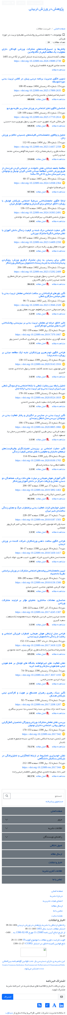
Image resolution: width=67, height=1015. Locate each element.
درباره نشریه (56, 896)
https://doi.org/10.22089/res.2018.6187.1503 (38, 519)
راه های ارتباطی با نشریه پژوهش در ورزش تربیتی (41, 925)
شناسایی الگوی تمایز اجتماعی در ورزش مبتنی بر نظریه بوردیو (36, 108)
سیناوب (9, 1012)
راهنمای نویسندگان (52, 836)
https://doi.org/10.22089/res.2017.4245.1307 (38, 612)
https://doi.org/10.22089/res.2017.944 (41, 767)
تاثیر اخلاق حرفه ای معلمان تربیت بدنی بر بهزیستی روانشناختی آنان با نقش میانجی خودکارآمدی (33, 324)
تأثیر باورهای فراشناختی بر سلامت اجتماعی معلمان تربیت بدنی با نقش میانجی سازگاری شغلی (33, 294)
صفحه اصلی (59, 28)
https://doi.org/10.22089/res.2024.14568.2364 (37, 183)
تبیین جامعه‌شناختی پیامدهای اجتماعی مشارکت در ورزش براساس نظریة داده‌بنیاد (33, 572)
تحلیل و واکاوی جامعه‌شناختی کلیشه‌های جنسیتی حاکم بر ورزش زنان (33, 136)
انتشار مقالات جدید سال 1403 (51, 928)
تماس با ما (57, 879)
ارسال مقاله (56, 854)
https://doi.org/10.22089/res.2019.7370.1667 (38, 334)
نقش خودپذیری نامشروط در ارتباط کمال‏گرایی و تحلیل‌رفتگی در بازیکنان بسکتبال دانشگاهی (33, 757)
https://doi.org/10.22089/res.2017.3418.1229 (38, 645)
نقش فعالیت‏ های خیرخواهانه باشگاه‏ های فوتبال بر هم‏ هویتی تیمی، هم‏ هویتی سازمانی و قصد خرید (33, 664)
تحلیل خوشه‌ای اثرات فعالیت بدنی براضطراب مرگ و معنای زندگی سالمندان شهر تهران (33, 509)
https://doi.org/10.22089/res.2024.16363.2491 (37, 212)
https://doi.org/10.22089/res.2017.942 (41, 734)
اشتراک (7, 996)
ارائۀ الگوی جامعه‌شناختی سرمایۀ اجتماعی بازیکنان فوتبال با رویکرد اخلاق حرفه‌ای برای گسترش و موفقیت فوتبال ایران (33, 202)
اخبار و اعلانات (55, 862)
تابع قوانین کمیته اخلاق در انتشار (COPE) (45, 943)
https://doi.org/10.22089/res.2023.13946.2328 (37, 305)
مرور (59, 819)
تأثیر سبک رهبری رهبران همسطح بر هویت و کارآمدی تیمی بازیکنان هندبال (33, 694)
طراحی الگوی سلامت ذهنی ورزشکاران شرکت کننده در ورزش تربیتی (33, 542)
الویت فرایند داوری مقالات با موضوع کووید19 (44, 939)
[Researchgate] (47, 1006)
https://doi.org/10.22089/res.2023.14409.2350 (37, 242)
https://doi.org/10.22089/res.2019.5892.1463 (38, 490)
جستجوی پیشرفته (54, 801)
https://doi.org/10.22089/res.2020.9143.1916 (38, 364)
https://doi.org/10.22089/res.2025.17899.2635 (37, 90)
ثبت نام (21, 2)
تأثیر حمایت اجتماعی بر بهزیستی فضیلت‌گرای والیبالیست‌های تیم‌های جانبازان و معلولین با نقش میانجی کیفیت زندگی (33, 450)
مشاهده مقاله (58, 69)
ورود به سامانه (34, 3)
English (7, 3)
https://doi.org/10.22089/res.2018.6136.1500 (38, 582)
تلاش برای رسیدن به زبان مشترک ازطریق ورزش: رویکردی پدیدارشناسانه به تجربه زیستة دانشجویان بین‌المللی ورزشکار (33, 261)
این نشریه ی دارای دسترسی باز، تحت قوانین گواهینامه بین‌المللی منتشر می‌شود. (33, 965)
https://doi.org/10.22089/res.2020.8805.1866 (38, 427)
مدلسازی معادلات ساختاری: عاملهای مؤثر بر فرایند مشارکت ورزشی (33, 601)
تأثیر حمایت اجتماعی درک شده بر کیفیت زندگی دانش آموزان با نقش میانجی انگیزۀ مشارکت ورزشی (33, 231)
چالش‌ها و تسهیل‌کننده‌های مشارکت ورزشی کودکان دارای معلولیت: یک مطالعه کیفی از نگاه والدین (33, 50)
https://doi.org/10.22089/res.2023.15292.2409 (37, 271)
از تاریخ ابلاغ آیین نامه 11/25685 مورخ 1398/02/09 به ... (38, 932)
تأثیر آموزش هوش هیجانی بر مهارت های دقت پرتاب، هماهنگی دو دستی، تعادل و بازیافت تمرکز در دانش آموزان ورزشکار (33, 479)
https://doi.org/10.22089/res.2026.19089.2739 (37, 61)
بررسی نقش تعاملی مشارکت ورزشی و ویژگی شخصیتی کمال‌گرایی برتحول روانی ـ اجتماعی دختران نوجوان (33, 723)
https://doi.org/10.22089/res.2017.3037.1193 (38, 675)
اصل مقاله (37, 99)
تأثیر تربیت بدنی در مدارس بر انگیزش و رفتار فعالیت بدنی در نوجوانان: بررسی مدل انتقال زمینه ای (33, 416)
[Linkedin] (61, 1006)
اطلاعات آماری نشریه (52, 871)
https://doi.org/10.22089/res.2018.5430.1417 (38, 553)
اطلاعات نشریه (55, 828)
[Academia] (54, 1006)
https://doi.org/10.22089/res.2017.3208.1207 (38, 704)
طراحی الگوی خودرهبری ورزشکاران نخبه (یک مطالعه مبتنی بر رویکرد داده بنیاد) (33, 354)
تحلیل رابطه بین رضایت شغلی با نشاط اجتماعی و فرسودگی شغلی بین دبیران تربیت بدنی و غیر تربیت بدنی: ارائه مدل (33, 387)
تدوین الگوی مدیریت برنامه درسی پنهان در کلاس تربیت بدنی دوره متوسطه (33, 80)
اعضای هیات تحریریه (53, 901)
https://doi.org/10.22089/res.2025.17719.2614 (37, 117)
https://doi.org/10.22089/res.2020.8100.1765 (38, 460)
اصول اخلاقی (56, 845)
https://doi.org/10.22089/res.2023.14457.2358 (37, 146)
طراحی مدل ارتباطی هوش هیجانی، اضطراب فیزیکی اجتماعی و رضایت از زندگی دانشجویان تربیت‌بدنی (33, 635)
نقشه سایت (57, 915)
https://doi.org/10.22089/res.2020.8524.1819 (38, 397)
